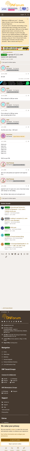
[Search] (28, 14)
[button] (8, 312)
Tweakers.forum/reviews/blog (14, 236)
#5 (28, 141)
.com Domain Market (14, 213)
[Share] (26, 74)
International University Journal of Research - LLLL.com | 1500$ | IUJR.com (15, 209)
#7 (28, 186)
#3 (28, 110)
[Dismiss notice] (27, 19)
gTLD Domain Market (17, 238)
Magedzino (7, 222)
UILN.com (13, 227)
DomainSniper (8, 229)
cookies (13, 429)
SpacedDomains (8, 238)
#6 (28, 169)
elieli (3, 59)
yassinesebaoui (8, 247)
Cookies (4, 312)
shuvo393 (7, 213)
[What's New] (25, 14)
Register (20, 41)
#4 (28, 127)
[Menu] (2, 14)
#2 (28, 95)
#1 (28, 73)
